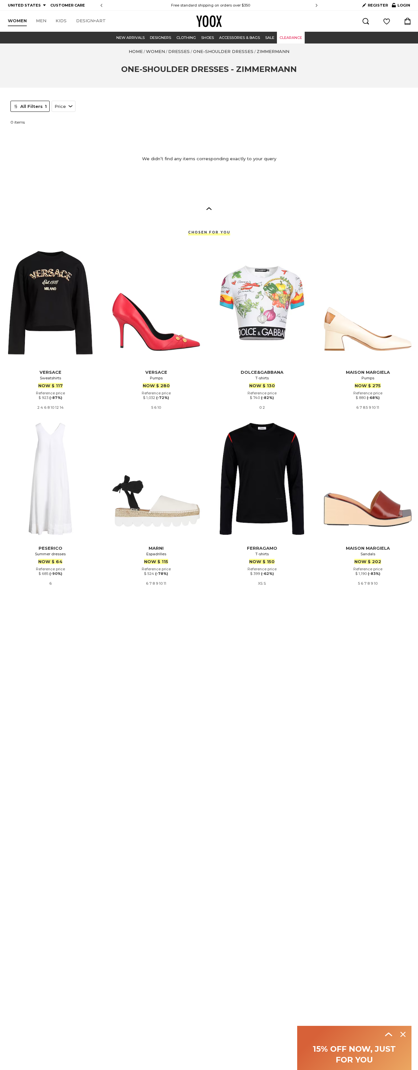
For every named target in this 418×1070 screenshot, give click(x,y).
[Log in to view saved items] (386, 21)
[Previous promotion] (101, 5)
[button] (209, 208)
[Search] (365, 21)
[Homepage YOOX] (209, 21)
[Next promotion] (317, 5)
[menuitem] (17, 21)
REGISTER (378, 5)
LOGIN (401, 6)
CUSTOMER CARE (67, 5)
